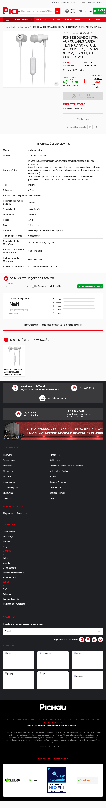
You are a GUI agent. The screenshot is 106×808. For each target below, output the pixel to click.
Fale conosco (9, 594)
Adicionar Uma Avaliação (90, 286)
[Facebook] (81, 639)
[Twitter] (93, 639)
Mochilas (7, 476)
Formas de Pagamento (13, 572)
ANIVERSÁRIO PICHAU (72, 19)
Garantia (6, 563)
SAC (5, 589)
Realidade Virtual (57, 493)
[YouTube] (100, 639)
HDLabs (63, 746)
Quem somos (9, 532)
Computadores (9, 460)
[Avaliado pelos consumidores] (56, 780)
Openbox (7, 498)
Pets (52, 498)
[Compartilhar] (96, 127)
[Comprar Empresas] (53, 431)
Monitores (7, 465)
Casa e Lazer (55, 487)
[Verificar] (12, 782)
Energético (8, 493)
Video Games (9, 482)
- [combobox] (6, 286)
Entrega (6, 558)
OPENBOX (87, 19)
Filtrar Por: (9, 284)
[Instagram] (87, 639)
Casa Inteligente (10, 487)
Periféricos (55, 455)
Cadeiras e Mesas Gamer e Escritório (66, 465)
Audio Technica (77, 70)
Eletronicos (8, 471)
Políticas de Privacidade (14, 604)
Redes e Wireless (58, 482)
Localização (8, 536)
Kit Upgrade (55, 460)
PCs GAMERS (56, 19)
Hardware (7, 455)
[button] (78, 119)
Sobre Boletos (9, 577)
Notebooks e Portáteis (60, 471)
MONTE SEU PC (41, 19)
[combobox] (39, 11)
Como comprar (9, 568)
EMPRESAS (99, 19)
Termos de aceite (11, 599)
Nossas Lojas (9, 541)
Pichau (55, 746)
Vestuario (54, 476)
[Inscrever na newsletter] (99, 631)
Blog (5, 546)
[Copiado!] (90, 127)
